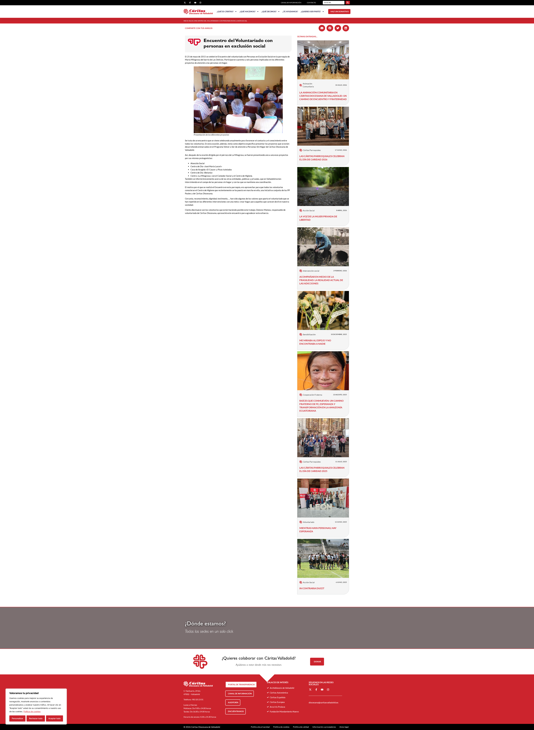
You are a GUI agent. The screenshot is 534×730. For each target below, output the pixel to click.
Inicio (186, 21)
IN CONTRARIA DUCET (311, 588)
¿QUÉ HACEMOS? (247, 11)
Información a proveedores (324, 727)
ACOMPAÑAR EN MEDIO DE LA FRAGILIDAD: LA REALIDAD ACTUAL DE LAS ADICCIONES (321, 280)
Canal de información (291, 3)
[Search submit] (348, 2)
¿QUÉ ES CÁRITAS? (225, 11)
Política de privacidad (260, 727)
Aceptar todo (54, 718)
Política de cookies (32, 711)
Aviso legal (344, 727)
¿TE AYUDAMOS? (290, 11)
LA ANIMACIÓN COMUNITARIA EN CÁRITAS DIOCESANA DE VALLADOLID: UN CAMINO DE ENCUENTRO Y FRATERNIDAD (323, 96)
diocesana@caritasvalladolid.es (323, 702)
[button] (322, 28)
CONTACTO (311, 3)
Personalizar (17, 718)
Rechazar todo (35, 718)
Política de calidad (301, 727)
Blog (191, 21)
